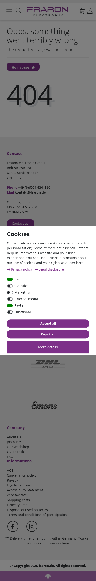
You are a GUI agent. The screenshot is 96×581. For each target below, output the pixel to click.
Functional (22, 312)
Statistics (21, 285)
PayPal (19, 305)
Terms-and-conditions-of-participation (37, 514)
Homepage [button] (21, 67)
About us (14, 437)
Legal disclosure (51, 269)
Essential (21, 279)
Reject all (48, 334)
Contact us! (20, 223)
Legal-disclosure (19, 485)
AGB (10, 470)
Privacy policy (22, 269)
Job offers (14, 442)
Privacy (12, 480)
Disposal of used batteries (27, 509)
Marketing (22, 292)
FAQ (10, 456)
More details (48, 347)
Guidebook (15, 451)
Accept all (48, 323)
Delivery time (17, 505)
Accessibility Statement (25, 490)
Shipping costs (18, 500)
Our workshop (18, 447)
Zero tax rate (17, 495)
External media (26, 299)
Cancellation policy (21, 475)
